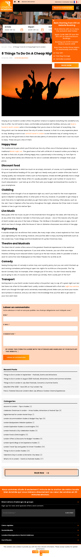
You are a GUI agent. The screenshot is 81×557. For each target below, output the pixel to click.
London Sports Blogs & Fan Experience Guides (20, 443)
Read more (44, 552)
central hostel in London (34, 134)
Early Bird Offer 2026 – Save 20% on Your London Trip (23, 387)
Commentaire (9, 334)
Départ (31, 27)
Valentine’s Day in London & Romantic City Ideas (22, 455)
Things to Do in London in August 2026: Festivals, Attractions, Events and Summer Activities (37, 379)
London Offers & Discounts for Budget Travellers (22, 439)
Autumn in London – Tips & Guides (16, 406)
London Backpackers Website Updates (18, 423)
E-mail (6, 324)
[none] (76, 2)
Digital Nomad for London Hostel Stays (18, 414)
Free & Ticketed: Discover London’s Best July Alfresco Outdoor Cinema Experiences (34, 391)
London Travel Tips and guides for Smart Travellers (22, 447)
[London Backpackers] (6, 6)
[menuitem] (76, 2)
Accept (35, 552)
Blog (10, 47)
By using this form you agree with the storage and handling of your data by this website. (41, 350)
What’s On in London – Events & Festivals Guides (22, 459)
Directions (58, 2)
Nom (5, 315)
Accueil (4, 47)
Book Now (39, 472)
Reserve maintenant (63, 8)
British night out (16, 151)
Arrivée (8, 27)
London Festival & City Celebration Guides (19, 431)
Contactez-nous (68, 2)
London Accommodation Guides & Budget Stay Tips (23, 418)
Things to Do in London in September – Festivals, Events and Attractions (30, 375)
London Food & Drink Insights (14, 435)
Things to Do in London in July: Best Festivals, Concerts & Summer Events (31, 383)
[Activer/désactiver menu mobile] (77, 7)
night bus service (72, 286)
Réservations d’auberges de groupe (17, 502)
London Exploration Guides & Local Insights (19, 427)
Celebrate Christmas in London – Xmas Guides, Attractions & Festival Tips (31, 410)
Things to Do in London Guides (15, 451)
